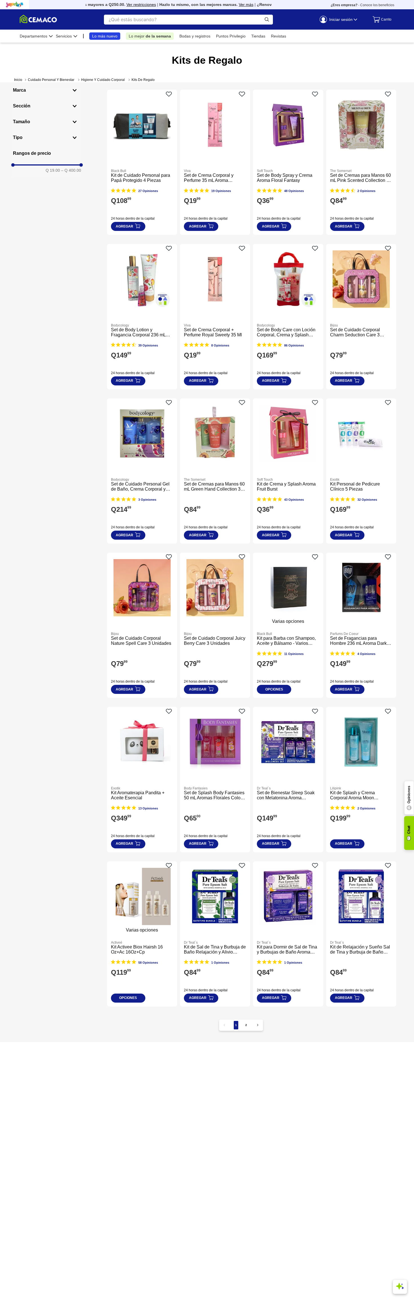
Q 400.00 (71, 170)
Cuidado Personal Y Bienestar (51, 80)
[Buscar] (267, 19)
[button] (47, 90)
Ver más (233, 4)
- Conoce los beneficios (362, 5)
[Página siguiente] (257, 1025)
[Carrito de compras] (380, 19)
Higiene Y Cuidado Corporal (103, 80)
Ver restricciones (128, 4)
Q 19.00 (53, 170)
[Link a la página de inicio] (18, 79)
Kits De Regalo (143, 80)
